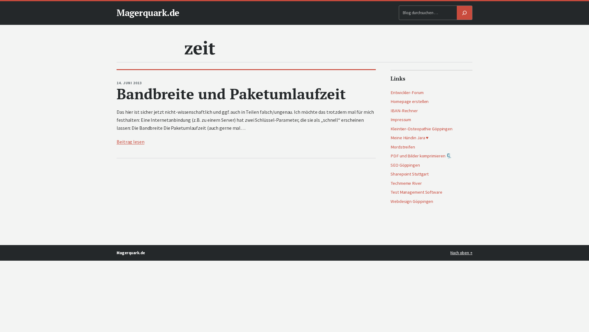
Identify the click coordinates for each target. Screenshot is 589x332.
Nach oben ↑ (461, 252)
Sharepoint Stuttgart (410, 174)
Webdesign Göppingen (412, 201)
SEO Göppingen (405, 165)
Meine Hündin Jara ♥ (410, 137)
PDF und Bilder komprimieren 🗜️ (421, 156)
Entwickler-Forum (407, 92)
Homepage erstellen (410, 101)
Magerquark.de (148, 12)
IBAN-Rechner (404, 110)
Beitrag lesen (130, 142)
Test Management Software (416, 192)
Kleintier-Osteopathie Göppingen (421, 129)
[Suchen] (464, 13)
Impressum (401, 119)
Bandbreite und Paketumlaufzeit (231, 94)
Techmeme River (406, 183)
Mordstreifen (403, 147)
